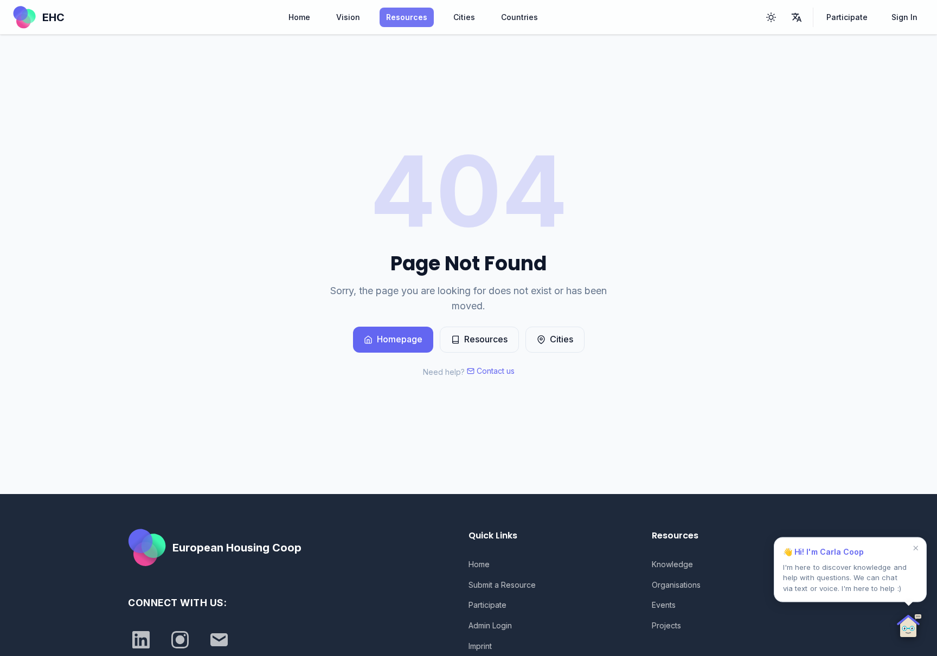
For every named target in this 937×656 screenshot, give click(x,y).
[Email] (219, 640)
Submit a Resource (502, 584)
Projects (666, 625)
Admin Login (490, 625)
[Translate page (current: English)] (796, 17)
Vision (348, 17)
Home (299, 17)
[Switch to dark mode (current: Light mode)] (771, 17)
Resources (406, 17)
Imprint (480, 646)
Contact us (496, 370)
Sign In (904, 17)
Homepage (399, 339)
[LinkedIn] (141, 640)
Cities (464, 17)
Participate (847, 17)
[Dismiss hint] (915, 548)
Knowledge (672, 564)
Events (664, 604)
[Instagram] (180, 640)
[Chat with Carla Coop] (908, 627)
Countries (519, 17)
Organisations (676, 584)
